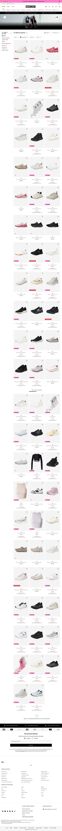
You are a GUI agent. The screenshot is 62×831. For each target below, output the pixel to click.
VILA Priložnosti (4, 780)
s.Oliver (42, 795)
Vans (22, 795)
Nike (2, 788)
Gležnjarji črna (4, 771)
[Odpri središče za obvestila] (52, 7)
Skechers (3, 792)
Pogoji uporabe (31, 827)
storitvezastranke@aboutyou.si (21, 751)
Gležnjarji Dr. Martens (45, 780)
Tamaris (2, 794)
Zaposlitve (16, 827)
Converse (23, 790)
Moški (8, 6)
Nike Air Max (23, 776)
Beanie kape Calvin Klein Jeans (26, 780)
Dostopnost (46, 827)
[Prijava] (49, 6)
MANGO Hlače (23, 771)
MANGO (42, 787)
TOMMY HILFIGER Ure (45, 773)
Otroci (13, 6)
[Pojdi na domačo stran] (8, 806)
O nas (7, 827)
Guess (42, 792)
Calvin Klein (23, 797)
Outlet (5, 3)
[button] (47, 33)
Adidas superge (44, 771)
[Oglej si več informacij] (21, 67)
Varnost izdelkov (53, 827)
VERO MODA (3, 797)
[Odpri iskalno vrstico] (59, 10)
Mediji (11, 827)
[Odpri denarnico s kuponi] (46, 6)
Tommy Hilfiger (4, 787)
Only (22, 788)
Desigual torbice (4, 773)
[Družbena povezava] (2, 811)
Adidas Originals (44, 788)
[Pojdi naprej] (57, 10)
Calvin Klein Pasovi (44, 776)
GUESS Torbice (4, 778)
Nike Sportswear (24, 792)
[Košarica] (59, 6)
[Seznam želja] (56, 6)
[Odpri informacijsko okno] (59, 1)
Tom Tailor (43, 790)
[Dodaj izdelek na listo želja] (27, 41)
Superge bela (23, 773)
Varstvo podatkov (23, 827)
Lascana (22, 794)
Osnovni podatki (39, 827)
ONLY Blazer (43, 778)
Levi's (42, 794)
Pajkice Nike (3, 776)
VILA (2, 795)
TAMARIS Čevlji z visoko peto (26, 778)
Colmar (22, 787)
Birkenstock (3, 790)
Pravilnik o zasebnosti (46, 749)
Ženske (3, 6)
